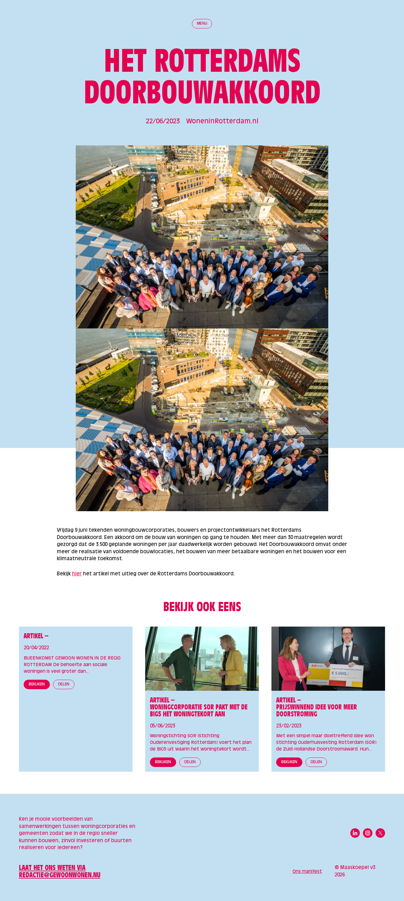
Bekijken (37, 684)
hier (77, 574)
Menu (202, 24)
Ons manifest (307, 871)
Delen (63, 684)
